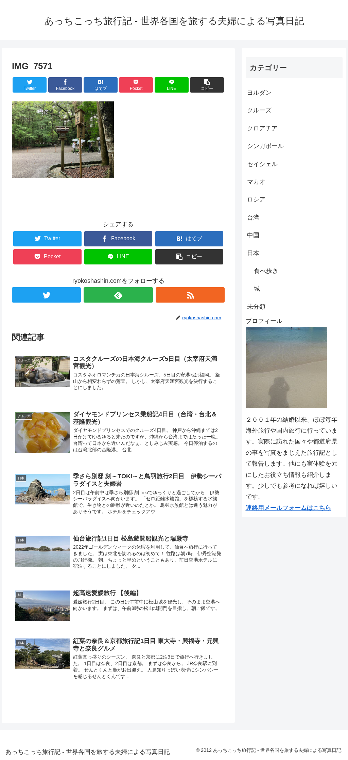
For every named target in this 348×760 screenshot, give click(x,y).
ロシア (256, 199)
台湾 (253, 217)
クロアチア (262, 128)
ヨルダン (259, 92)
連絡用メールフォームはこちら (288, 507)
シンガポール (265, 146)
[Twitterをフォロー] (46, 295)
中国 (253, 235)
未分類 (256, 306)
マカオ (256, 181)
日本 (253, 253)
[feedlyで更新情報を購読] (118, 295)
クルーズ (259, 110)
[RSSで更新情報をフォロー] (190, 295)
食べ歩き (266, 271)
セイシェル (262, 164)
